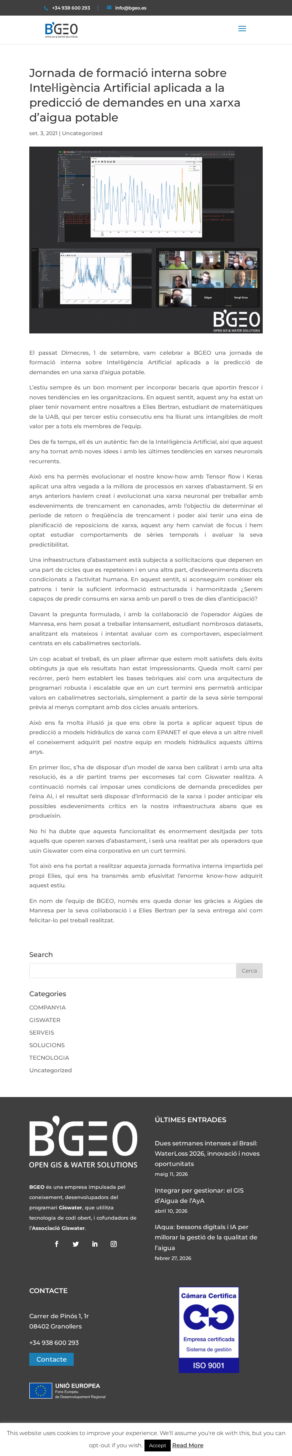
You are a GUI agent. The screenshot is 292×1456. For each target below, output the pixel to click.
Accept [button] (157, 1445)
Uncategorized (82, 133)
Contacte (51, 1359)
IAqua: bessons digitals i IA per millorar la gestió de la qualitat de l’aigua (206, 1237)
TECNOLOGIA (49, 1057)
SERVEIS (41, 1032)
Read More (187, 1445)
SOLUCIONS (47, 1045)
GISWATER (44, 1020)
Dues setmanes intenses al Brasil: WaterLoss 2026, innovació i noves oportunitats (207, 1153)
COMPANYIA (47, 1007)
